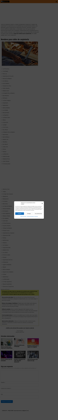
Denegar (29, 213)
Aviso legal (36, 216)
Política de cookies (23, 216)
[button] (42, 203)
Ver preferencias (38, 213)
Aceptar (19, 213)
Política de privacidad (30, 216)
